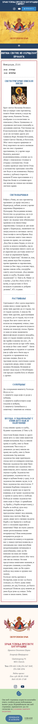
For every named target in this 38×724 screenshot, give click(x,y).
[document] (19, 362)
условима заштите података (16, 710)
